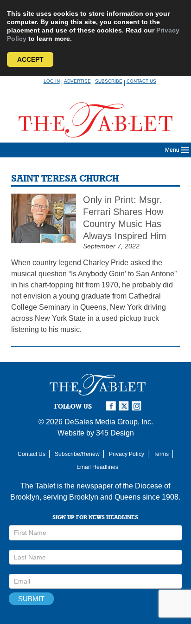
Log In (52, 81)
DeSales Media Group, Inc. (108, 422)
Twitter (125, 406)
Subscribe (108, 81)
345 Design (115, 433)
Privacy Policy (126, 454)
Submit (31, 599)
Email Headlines (97, 467)
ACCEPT (30, 59)
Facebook (112, 406)
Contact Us (141, 81)
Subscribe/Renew (77, 454)
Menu (172, 150)
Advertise (77, 81)
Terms (161, 454)
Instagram (138, 406)
